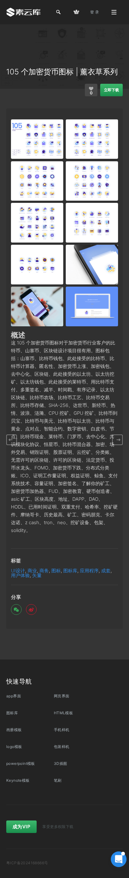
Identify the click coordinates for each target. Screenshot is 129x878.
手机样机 (62, 729)
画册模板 (14, 729)
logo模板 (14, 746)
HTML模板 (63, 712)
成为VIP (21, 827)
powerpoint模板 (20, 763)
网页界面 (62, 696)
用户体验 (20, 575)
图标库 (70, 570)
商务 (44, 570)
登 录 (94, 12)
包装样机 (62, 746)
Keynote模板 (18, 780)
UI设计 (18, 570)
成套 (106, 570)
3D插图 (60, 763)
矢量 (37, 575)
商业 (32, 570)
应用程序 (89, 570)
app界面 (13, 696)
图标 (56, 570)
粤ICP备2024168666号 (27, 862)
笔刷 (58, 780)
